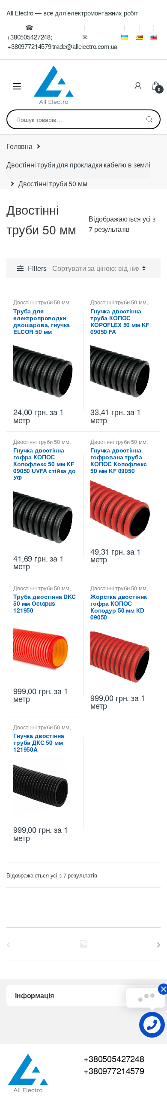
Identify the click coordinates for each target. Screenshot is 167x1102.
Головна (19, 146)
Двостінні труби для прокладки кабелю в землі (78, 165)
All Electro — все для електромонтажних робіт (72, 12)
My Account (138, 86)
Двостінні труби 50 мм (41, 302)
